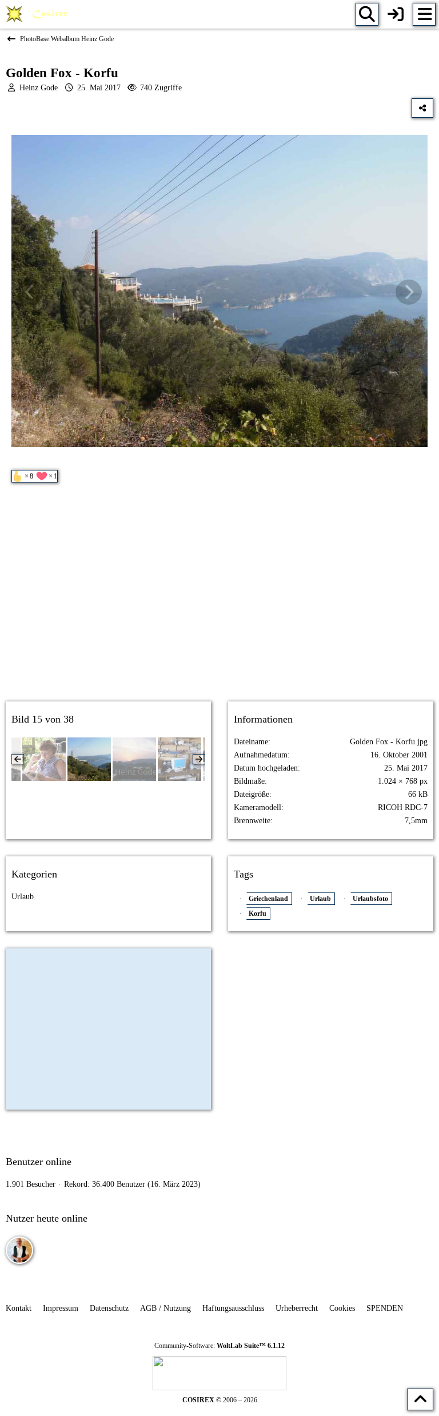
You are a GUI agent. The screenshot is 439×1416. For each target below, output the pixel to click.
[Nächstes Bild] (409, 292)
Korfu (257, 914)
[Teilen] (422, 108)
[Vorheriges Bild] (30, 292)
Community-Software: (219, 1346)
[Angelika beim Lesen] (44, 759)
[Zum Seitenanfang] (420, 1399)
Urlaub (22, 896)
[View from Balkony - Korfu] (134, 759)
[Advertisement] (219, 602)
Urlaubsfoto (370, 899)
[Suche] (367, 14)
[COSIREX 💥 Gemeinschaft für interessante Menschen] (38, 14)
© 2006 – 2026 (219, 1400)
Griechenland (268, 899)
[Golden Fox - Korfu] (89, 759)
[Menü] (424, 14)
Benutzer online (38, 1161)
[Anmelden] (395, 14)
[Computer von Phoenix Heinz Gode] (179, 759)
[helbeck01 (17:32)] (19, 1250)
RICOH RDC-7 (403, 807)
